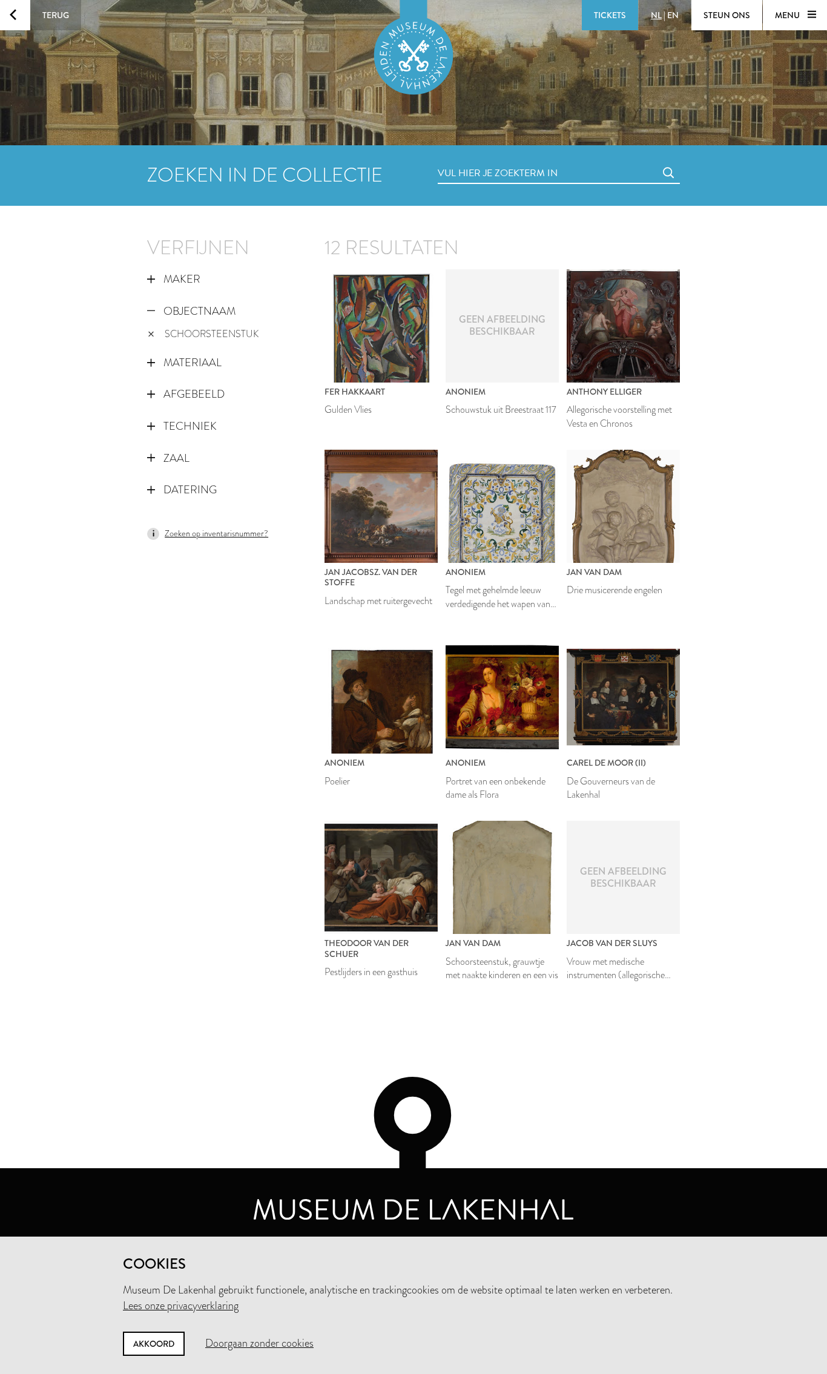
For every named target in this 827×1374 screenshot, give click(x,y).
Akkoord (153, 1344)
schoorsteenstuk (212, 334)
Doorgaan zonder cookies (259, 1343)
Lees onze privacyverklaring (181, 1305)
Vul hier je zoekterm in (475, 159)
